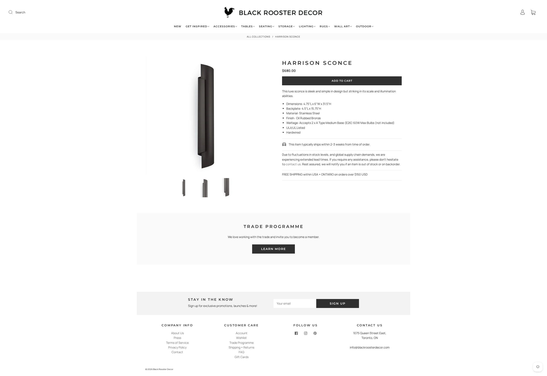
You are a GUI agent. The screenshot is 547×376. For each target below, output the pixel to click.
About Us (177, 333)
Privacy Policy (177, 347)
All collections (258, 36)
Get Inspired (196, 26)
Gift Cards (242, 357)
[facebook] (296, 333)
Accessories (224, 26)
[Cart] (533, 12)
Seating (265, 26)
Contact (177, 352)
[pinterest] (315, 333)
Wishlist (241, 338)
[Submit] (13, 12)
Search (20, 12)
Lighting (306, 26)
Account (241, 333)
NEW (177, 26)
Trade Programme (241, 343)
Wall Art (342, 26)
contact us (293, 164)
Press (177, 338)
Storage (285, 26)
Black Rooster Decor (163, 369)
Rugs (324, 26)
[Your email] (295, 303)
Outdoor (363, 26)
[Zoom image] (205, 116)
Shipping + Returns (241, 347)
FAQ (241, 352)
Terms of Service (177, 343)
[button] (158, 116)
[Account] (523, 12)
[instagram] (305, 333)
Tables (247, 26)
